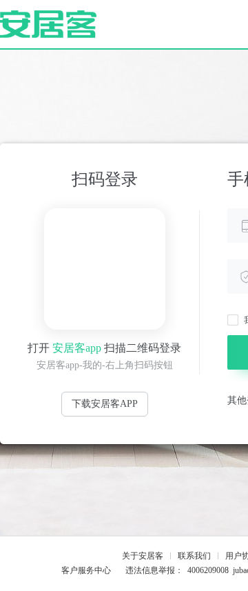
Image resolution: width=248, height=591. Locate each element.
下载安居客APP (105, 404)
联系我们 (194, 556)
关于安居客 (142, 556)
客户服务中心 (86, 570)
